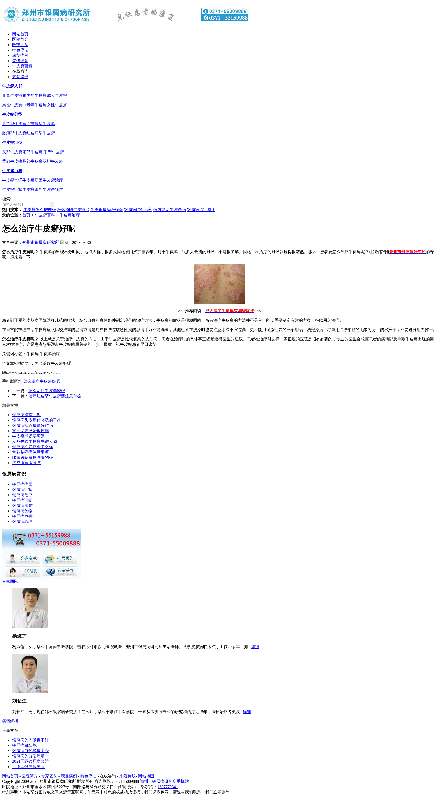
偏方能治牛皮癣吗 (169, 209)
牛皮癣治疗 (53, 180)
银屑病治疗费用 (201, 209)
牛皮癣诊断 (32, 189)
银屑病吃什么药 (138, 209)
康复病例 (20, 55)
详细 (255, 646)
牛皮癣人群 (12, 86)
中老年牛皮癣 (34, 105)
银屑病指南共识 (26, 415)
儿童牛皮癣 (12, 95)
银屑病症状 (22, 489)
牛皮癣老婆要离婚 (28, 436)
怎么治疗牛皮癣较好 (46, 390)
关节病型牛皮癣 (40, 124)
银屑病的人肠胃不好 (30, 740)
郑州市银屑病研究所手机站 (164, 781)
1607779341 (168, 787)
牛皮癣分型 (12, 114)
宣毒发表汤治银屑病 (30, 431)
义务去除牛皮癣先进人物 (34, 441)
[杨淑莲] (30, 626)
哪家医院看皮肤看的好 (32, 457)
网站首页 (20, 34)
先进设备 (20, 60)
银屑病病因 (22, 484)
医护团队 (20, 44)
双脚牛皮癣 (53, 161)
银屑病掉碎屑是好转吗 (32, 425)
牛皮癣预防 (53, 189)
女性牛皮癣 (57, 105)
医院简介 (20, 39)
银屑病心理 (22, 521)
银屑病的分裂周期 (28, 756)
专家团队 (10, 581)
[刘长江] (30, 692)
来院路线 (20, 76)
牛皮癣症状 (12, 189)
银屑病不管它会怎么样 (32, 447)
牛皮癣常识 (12, 180)
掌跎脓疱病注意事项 (30, 452)
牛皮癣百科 (22, 66)
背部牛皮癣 (12, 161)
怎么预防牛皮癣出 (73, 209)
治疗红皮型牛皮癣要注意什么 (54, 396)
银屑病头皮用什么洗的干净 (36, 420)
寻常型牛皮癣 (14, 124)
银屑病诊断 (22, 500)
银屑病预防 (22, 505)
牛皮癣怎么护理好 (39, 209)
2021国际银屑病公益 (30, 761)
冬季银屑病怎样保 (106, 209)
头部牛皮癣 (12, 152)
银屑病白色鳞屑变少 (30, 750)
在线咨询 (20, 71)
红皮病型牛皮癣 (40, 133)
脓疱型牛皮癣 (14, 133)
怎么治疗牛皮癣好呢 (41, 381)
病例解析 (10, 721)
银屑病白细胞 (24, 745)
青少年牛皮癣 (34, 95)
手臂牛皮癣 (54, 152)
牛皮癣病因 (32, 180)
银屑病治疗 (22, 495)
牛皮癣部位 (12, 142)
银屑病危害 (22, 516)
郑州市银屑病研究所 (40, 242)
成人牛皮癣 (57, 95)
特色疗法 (20, 50)
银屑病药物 (22, 511)
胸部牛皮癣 (32, 161)
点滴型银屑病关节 (28, 766)
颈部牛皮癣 (33, 152)
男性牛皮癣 (12, 105)
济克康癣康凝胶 (26, 463)
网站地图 (146, 776)
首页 (26, 215)
